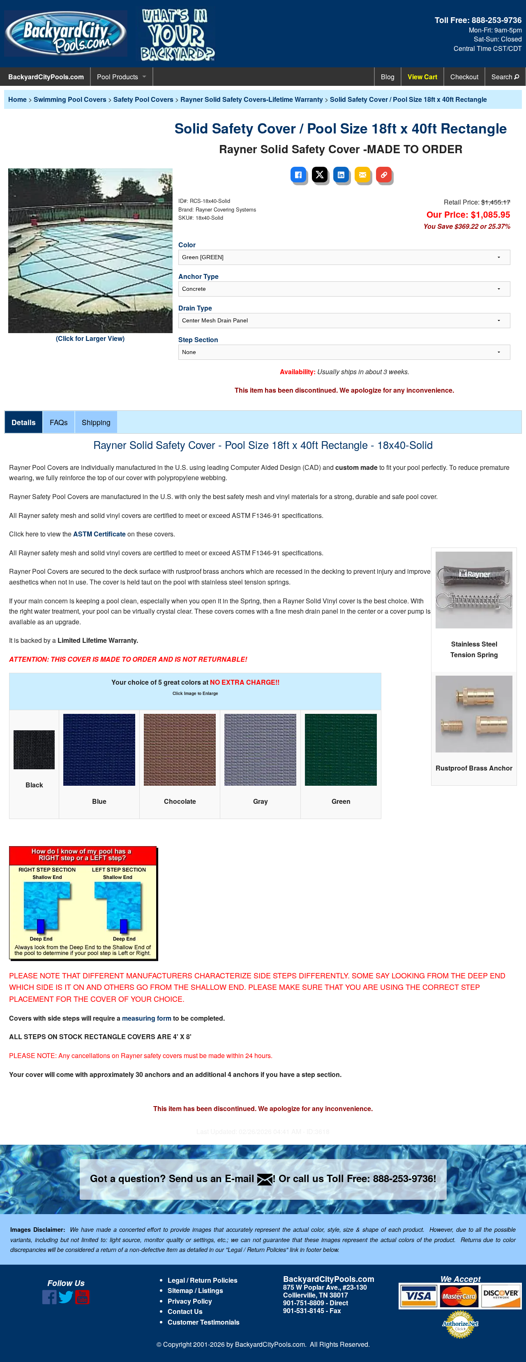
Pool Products (117, 76)
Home (17, 99)
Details (24, 422)
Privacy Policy (190, 1301)
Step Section (198, 339)
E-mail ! (250, 1178)
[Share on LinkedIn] (341, 174)
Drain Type (195, 308)
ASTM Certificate (100, 533)
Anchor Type (198, 276)
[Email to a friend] (362, 174)
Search (502, 76)
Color (187, 244)
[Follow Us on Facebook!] (49, 1302)
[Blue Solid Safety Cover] (99, 750)
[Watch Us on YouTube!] (82, 1302)
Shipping (96, 422)
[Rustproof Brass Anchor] (474, 714)
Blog (387, 76)
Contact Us (185, 1311)
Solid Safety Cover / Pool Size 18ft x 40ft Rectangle (408, 99)
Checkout (464, 76)
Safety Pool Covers (143, 99)
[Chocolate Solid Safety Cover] (180, 750)
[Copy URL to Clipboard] (384, 174)
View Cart (422, 76)
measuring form (147, 1018)
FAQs (59, 422)
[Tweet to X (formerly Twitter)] (320, 174)
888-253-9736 (497, 19)
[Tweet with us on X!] (66, 1302)
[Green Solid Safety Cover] (341, 750)
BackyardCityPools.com (46, 76)
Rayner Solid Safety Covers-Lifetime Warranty (251, 99)
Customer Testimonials (204, 1322)
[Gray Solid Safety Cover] (260, 750)
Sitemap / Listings (195, 1290)
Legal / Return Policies (203, 1280)
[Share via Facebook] (298, 174)
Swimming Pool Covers (70, 99)
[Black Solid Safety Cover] (34, 749)
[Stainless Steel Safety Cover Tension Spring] (474, 590)
